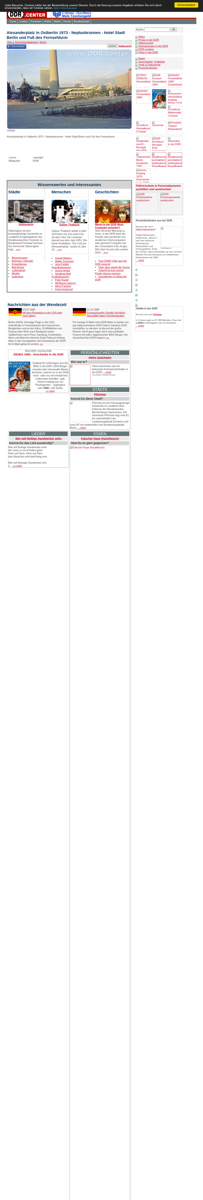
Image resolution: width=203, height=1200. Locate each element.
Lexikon (23, 21)
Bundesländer (82, 21)
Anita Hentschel (64, 289)
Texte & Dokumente (149, 64)
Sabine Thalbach (69, 224)
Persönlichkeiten (147, 68)
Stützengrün (26, 224)
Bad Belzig (18, 267)
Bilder (57, 21)
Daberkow (17, 276)
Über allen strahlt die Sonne (114, 267)
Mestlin (16, 273)
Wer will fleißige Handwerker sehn (38, 438)
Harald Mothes (63, 258)
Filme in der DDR (148, 52)
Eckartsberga (19, 264)
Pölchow (100, 394)
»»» (18, 249)
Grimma (157, 314)
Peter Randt (62, 280)
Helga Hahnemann (145, 229)
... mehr (107, 372)
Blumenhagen (20, 257)
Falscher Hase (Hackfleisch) (100, 438)
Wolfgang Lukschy (65, 283)
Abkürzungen (146, 43)
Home (13, 21)
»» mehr (50, 391)
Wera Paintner (63, 286)
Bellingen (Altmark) (22, 261)
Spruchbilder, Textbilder (151, 61)
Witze (141, 36)
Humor (67, 21)
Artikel (47, 21)
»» (41, 344)
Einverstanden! (186, 4)
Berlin (43, 42)
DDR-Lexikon (146, 49)
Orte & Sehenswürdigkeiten (22, 42)
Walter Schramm (64, 261)
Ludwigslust (18, 270)
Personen (36, 21)
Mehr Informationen (65, 8)
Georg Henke (62, 270)
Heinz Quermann (100, 357)
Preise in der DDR (148, 40)
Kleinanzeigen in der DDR (153, 46)
